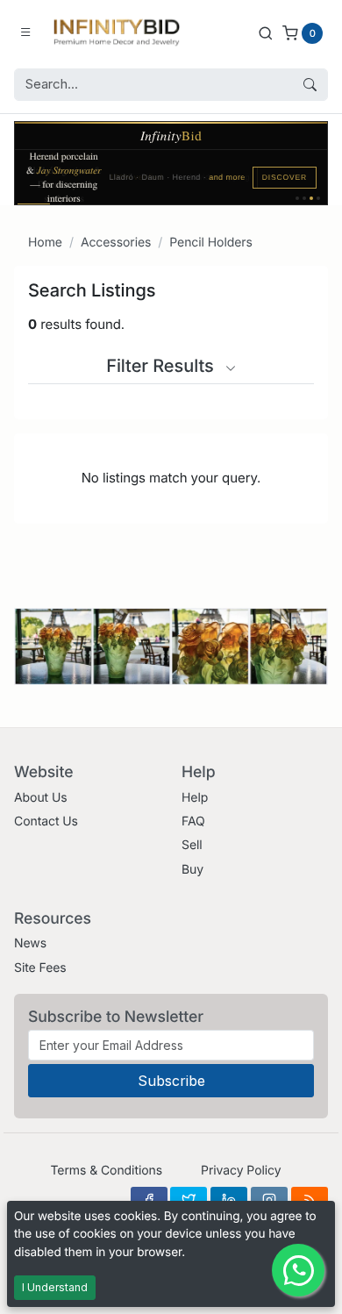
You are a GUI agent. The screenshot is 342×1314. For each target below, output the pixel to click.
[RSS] (309, 1200)
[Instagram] (269, 1200)
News (30, 943)
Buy (192, 869)
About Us (41, 797)
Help (195, 797)
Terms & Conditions (106, 1170)
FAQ (193, 821)
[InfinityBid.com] (116, 32)
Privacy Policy (241, 1170)
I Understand (55, 1287)
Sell (192, 845)
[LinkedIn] (228, 1200)
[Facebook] (149, 1200)
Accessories (116, 242)
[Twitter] (188, 1200)
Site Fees (40, 968)
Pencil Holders (210, 242)
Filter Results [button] (162, 365)
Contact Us (46, 821)
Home (45, 242)
